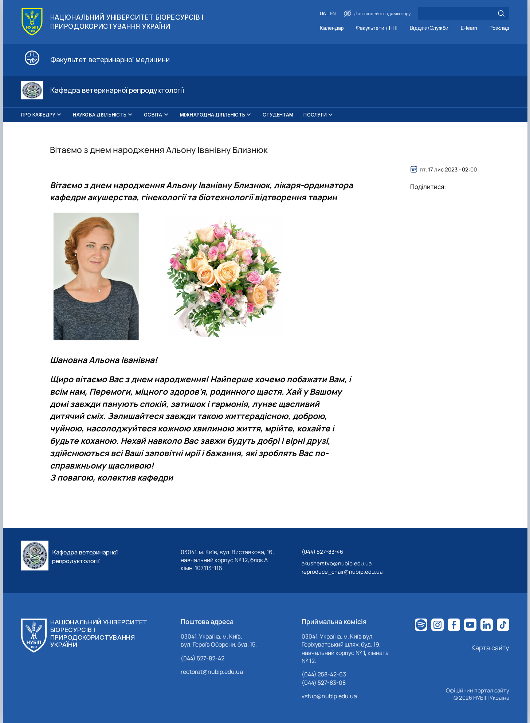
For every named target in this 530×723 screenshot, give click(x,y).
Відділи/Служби (429, 28)
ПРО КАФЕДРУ (38, 115)
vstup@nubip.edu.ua (329, 696)
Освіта (153, 115)
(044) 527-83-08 (324, 683)
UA (323, 13)
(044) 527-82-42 (202, 658)
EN (333, 13)
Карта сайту (490, 647)
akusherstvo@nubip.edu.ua (337, 563)
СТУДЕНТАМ (278, 115)
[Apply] (501, 13)
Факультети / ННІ (376, 28)
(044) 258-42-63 (324, 674)
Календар (331, 28)
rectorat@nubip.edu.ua (212, 672)
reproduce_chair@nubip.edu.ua (342, 572)
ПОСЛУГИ (315, 115)
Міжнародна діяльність (212, 115)
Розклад (499, 28)
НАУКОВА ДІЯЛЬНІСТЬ (99, 115)
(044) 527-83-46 (322, 552)
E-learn (469, 28)
